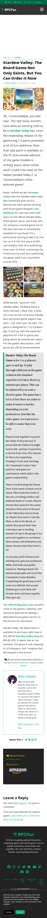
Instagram (33, 662)
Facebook (23, 662)
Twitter (23, 665)
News (17, 57)
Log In (29, 2)
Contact (19, 2)
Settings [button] (8, 912)
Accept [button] (20, 912)
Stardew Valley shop (27, 636)
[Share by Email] (36, 739)
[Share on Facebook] (29, 739)
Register (38, 2)
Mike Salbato (11, 83)
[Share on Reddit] (32, 739)
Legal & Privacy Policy (41, 881)
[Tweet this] (26, 739)
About (10, 2)
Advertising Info (31, 880)
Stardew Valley (19, 131)
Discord (14, 662)
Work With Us (22, 881)
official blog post (18, 604)
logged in (23, 803)
